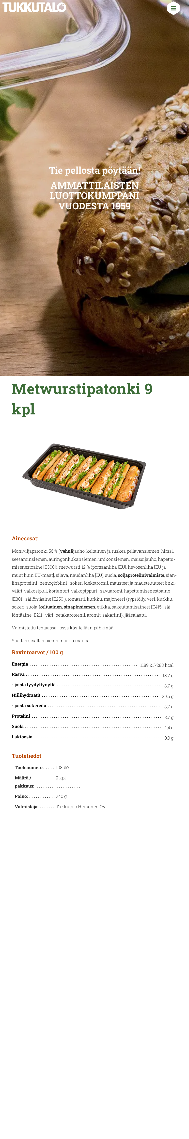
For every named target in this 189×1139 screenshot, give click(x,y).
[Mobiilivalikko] (172, 9)
